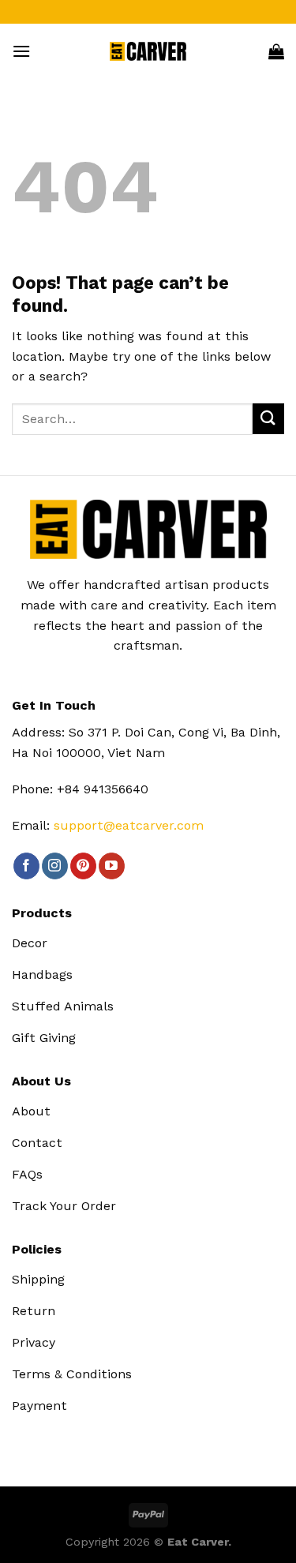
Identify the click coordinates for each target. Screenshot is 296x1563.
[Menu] (21, 51)
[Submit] (268, 418)
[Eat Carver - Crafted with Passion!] (148, 51)
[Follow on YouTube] (112, 866)
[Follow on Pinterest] (83, 866)
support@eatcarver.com (129, 825)
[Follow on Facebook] (26, 866)
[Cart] (276, 51)
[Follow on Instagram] (55, 866)
